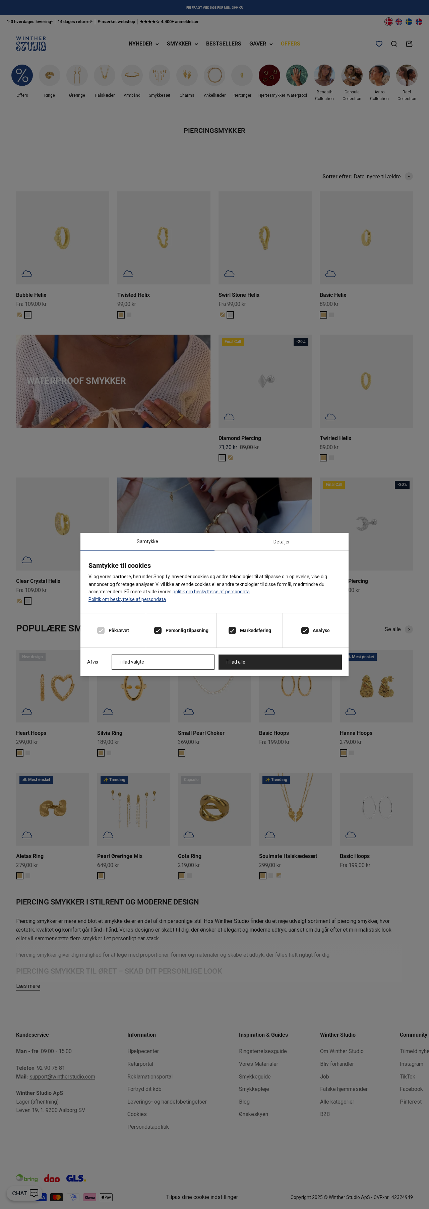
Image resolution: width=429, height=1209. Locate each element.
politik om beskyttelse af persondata (211, 591)
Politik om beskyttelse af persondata (127, 599)
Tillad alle (235, 662)
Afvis (92, 662)
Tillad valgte (131, 662)
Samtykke (147, 541)
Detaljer (281, 541)
